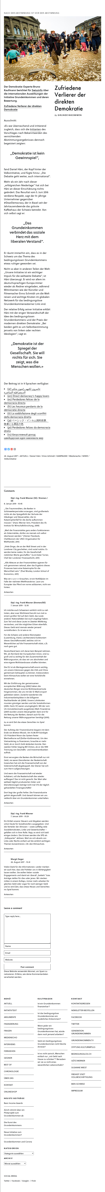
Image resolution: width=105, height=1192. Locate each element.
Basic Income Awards (13, 1103)
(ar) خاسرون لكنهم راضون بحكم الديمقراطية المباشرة (22, 390)
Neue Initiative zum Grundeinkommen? (13, 1133)
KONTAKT (8, 1084)
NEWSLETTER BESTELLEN (82, 1010)
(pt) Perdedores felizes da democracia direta (27, 429)
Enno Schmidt (48, 455)
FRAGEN (8, 1030)
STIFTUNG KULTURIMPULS (83, 1047)
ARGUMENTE (10, 1017)
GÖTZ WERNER (78, 1060)
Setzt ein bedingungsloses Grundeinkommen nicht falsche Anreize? (52, 1043)
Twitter (7, 1180)
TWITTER (75, 1023)
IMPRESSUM (77, 1090)
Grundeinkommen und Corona (18, 1141)
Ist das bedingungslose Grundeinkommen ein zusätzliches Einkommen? (49, 1016)
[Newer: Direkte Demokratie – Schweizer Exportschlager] (5, 465)
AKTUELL (24, 455)
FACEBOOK (76, 1017)
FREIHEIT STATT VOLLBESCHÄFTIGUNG (81, 1075)
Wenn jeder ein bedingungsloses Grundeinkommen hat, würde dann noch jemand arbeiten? (51, 1030)
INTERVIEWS (9, 1044)
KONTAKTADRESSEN (80, 1003)
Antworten (8, 591)
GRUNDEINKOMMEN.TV (82, 1040)
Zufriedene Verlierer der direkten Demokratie (23, 107)
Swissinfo (37, 90)
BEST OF (8, 1064)
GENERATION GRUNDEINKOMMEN (81, 1032)
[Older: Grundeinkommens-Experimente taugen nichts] (9, 465)
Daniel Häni (35, 455)
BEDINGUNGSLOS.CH (81, 1053)
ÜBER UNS (8, 1078)
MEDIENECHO (10, 1037)
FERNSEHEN (9, 1051)
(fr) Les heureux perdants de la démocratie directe (23, 408)
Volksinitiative (10, 458)
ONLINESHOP (10, 1091)
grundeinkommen (70, 115)
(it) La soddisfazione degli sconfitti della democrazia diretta (25, 415)
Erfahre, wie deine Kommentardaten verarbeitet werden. (26, 975)
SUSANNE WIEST (79, 1067)
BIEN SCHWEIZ (78, 1083)
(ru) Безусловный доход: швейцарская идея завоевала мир (23, 436)
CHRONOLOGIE (11, 1071)
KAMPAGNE (61, 455)
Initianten (35, 129)
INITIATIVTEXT (10, 1010)
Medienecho (74, 455)
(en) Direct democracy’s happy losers (28, 396)
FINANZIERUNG (11, 1023)
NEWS (85, 455)
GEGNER (8, 1057)
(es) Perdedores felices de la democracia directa (21, 401)
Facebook (16, 1180)
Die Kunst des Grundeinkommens (13, 1124)
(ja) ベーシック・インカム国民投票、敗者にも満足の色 (26, 422)
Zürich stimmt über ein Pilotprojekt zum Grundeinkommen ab (14, 1112)
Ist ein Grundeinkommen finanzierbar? (49, 1005)
